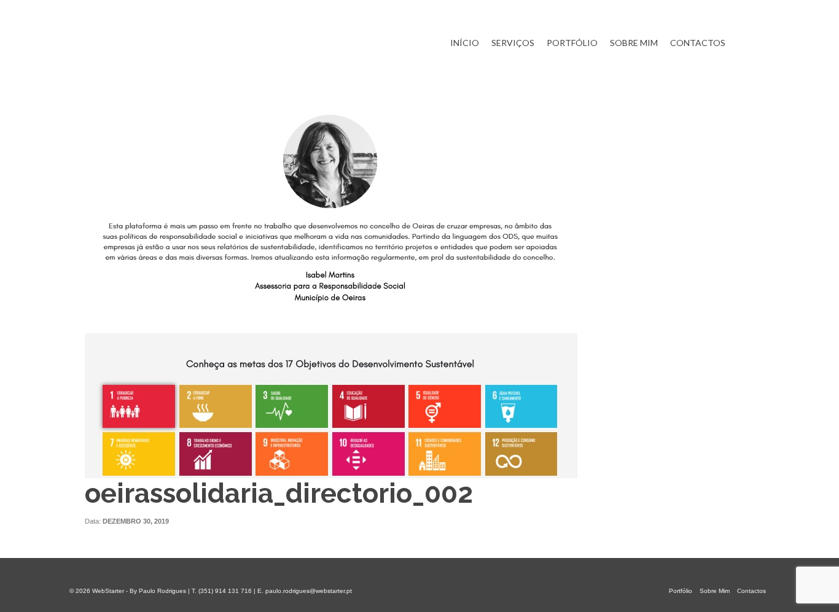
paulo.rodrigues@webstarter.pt (308, 590)
